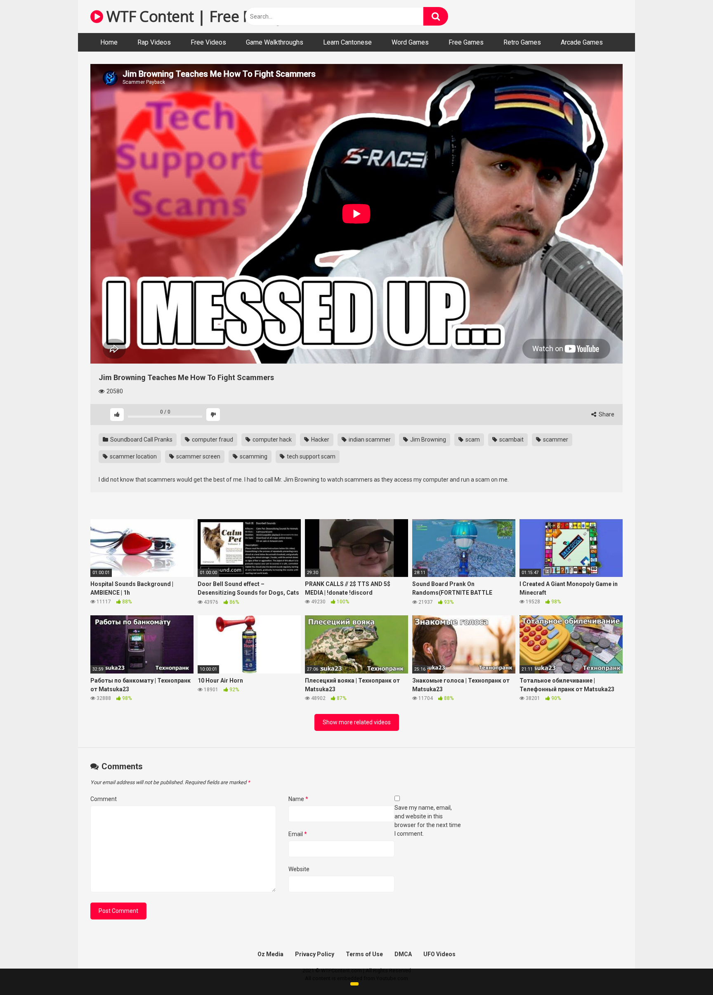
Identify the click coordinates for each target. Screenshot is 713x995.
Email (297, 834)
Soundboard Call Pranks (140, 439)
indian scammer (369, 439)
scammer (555, 439)
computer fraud (212, 439)
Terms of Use (364, 954)
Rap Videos (154, 42)
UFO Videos (439, 954)
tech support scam (310, 456)
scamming (252, 456)
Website (298, 869)
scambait (511, 439)
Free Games (466, 42)
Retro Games (522, 42)
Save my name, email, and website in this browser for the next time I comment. (427, 820)
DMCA (403, 954)
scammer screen (197, 456)
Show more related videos (357, 722)
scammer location (133, 456)
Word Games (410, 42)
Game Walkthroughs (274, 42)
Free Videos (208, 42)
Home (109, 42)
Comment (103, 799)
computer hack (271, 439)
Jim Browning (427, 439)
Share (605, 414)
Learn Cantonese (347, 42)
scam (472, 439)
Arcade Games (582, 42)
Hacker (319, 439)
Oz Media (270, 954)
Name (298, 799)
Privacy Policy (314, 954)
